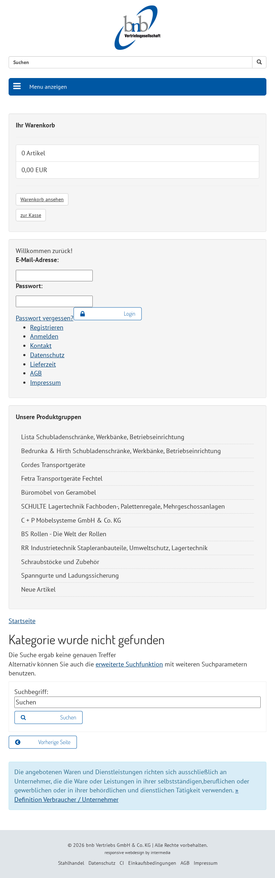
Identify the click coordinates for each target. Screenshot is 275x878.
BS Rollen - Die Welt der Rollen (63, 534)
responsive (114, 852)
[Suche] (259, 62)
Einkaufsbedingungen (152, 863)
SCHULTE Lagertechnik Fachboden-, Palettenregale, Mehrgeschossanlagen (123, 506)
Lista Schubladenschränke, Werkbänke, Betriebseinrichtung (102, 437)
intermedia (160, 852)
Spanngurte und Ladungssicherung (70, 575)
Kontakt (41, 345)
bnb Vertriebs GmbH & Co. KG (118, 845)
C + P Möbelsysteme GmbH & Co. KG (71, 520)
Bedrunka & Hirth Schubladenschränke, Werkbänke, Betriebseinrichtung (121, 451)
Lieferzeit (43, 364)
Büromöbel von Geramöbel (58, 492)
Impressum (45, 382)
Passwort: (29, 286)
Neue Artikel (38, 589)
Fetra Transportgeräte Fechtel (61, 478)
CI (122, 863)
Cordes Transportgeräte (53, 465)
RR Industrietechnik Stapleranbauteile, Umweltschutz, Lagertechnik (114, 548)
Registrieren (46, 327)
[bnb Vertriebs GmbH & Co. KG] (137, 27)
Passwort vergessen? (44, 318)
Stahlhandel (71, 863)
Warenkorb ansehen (42, 199)
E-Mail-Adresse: (37, 260)
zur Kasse (30, 215)
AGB (36, 373)
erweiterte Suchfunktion (129, 664)
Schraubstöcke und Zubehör (60, 562)
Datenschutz (47, 355)
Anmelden (44, 336)
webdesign (134, 852)
